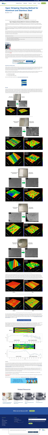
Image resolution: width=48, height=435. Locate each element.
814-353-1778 (44, 0)
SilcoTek (11, 12)
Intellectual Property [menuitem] (4, 420)
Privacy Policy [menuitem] (4, 421)
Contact (39, 3)
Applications (25, 3)
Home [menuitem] (2, 419)
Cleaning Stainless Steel (39, 402)
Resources (30, 3)
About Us (34, 3)
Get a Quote (43, 3)
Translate (20, 422)
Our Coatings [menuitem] (3, 425)
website (11, 52)
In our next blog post (8, 374)
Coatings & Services (19, 3)
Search (3, 0)
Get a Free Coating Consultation (24, 320)
